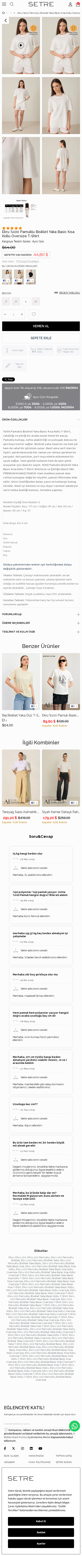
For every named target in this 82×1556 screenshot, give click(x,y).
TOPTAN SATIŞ (64, 1455)
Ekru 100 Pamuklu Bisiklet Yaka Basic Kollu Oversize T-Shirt (42, 1292)
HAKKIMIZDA (36, 1455)
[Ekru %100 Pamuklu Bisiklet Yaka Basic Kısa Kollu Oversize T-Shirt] (7, 276)
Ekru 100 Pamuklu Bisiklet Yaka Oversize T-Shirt (41, 1339)
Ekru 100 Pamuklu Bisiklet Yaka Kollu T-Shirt (41, 1335)
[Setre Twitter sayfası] (13, 1449)
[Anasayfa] (6, 13)
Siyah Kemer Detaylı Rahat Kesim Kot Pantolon (61, 812)
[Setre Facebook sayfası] (5, 1449)
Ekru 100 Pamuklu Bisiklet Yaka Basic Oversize (42, 1298)
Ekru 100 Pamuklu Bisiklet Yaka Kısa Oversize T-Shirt (40, 1322)
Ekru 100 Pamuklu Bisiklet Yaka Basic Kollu (48, 1287)
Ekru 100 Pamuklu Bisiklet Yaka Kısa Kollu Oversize (44, 1311)
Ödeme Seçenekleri (16, 622)
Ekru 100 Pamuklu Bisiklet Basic (42, 1343)
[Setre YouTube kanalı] (40, 1449)
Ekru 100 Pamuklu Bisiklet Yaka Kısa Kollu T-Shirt (37, 1317)
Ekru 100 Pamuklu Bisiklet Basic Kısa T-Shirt (41, 1364)
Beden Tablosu (69, 292)
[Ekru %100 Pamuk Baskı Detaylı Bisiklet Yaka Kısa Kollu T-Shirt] (61, 681)
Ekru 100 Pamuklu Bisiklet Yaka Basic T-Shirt (41, 1304)
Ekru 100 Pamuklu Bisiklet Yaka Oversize (41, 1336)
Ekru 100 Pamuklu (38, 1257)
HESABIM (9, 1462)
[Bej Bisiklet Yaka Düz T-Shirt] (21, 681)
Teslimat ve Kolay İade (18, 631)
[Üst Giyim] (10, 13)
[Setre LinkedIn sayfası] (31, 1449)
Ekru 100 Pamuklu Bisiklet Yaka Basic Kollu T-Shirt (38, 1296)
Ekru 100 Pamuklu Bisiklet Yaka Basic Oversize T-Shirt (40, 1301)
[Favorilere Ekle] (34, 314)
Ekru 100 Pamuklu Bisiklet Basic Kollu (42, 1366)
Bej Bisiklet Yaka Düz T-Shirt (21, 715)
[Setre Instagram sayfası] (22, 1449)
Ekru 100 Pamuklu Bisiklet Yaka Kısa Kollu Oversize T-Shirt (40, 1314)
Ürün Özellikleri (14, 419)
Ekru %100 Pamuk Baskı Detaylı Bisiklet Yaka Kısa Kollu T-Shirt (61, 715)
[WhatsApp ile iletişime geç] (74, 1426)
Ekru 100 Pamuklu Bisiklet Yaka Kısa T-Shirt (41, 1325)
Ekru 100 (20, 1257)
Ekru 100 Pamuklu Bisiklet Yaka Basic (39, 1262)
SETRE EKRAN (64, 1462)
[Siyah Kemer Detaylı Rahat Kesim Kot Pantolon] (61, 778)
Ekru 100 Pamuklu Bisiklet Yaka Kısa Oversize (42, 1319)
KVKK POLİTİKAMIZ (40, 1462)
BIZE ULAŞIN (11, 1455)
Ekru (11, 1257)
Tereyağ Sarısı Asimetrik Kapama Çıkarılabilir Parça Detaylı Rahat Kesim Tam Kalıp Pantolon (21, 812)
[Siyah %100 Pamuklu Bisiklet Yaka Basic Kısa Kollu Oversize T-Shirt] (31, 276)
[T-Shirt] (14, 13)
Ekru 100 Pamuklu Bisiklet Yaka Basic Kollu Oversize (37, 1290)
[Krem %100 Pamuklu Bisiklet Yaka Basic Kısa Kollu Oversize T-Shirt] (19, 276)
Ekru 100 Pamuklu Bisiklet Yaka (40, 1260)
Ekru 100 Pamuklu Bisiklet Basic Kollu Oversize (40, 1369)
